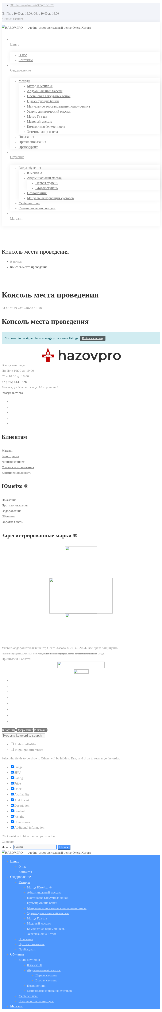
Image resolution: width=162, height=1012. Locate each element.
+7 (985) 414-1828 (14, 382)
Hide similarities (25, 744)
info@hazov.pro (12, 392)
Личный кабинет (12, 18)
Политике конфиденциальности (59, 654)
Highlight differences (28, 749)
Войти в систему (92, 338)
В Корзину (8, 730)
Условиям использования (86, 654)
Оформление (25, 730)
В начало (16, 261)
